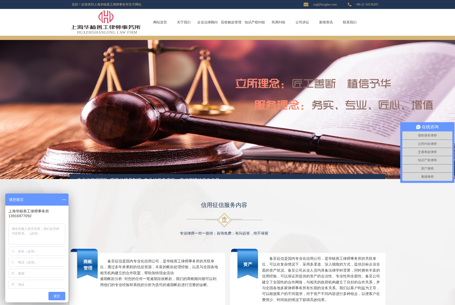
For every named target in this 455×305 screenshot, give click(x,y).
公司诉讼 (302, 22)
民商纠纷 (278, 22)
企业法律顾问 (207, 22)
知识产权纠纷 (255, 22)
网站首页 (160, 22)
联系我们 (350, 22)
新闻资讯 (326, 22)
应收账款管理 (231, 22)
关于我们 (184, 22)
